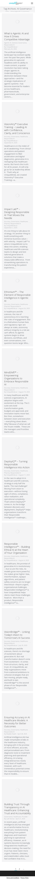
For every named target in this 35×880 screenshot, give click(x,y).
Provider (25, 817)
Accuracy (7, 137)
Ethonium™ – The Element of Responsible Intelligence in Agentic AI (17, 296)
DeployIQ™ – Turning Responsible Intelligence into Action (17, 464)
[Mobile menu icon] (32, 3)
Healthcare (24, 137)
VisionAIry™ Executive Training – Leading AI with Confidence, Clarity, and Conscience (17, 128)
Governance (22, 43)
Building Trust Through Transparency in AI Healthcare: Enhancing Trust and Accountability (17, 809)
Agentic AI (7, 43)
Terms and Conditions (12, 878)
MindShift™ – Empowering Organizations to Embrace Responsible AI (16, 378)
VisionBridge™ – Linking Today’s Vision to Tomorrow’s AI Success (17, 634)
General (14, 43)
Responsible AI (9, 45)
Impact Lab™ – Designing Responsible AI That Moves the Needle (16, 213)
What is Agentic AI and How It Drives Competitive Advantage (17, 36)
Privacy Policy (25, 878)
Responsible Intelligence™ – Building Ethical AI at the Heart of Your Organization (17, 548)
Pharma (7, 224)
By (10, 47)
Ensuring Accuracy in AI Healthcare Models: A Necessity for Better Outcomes (17, 722)
